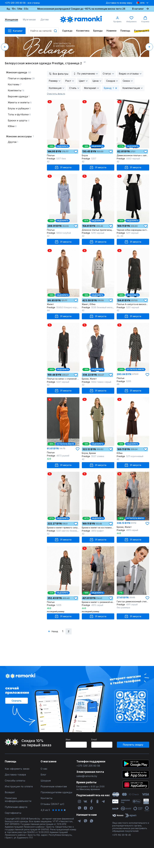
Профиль (117, 21)
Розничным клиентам (54, 786)
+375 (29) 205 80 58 (88, 765)
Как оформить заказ (17, 768)
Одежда (67, 30)
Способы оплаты (15, 780)
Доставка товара (15, 774)
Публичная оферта (16, 807)
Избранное (131, 21)
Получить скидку (133, 744)
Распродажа (141, 30)
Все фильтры (60, 73)
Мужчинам (29, 19)
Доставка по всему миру (119, 3)
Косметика (82, 30)
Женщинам (11, 19)
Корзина (145, 21)
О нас (44, 768)
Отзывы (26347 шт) (52, 804)
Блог (43, 774)
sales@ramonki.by (86, 776)
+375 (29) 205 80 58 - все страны (22, 3)
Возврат (10, 792)
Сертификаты (13, 813)
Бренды (98, 30)
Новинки (111, 30)
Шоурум (46, 780)
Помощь (125, 30)
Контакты (46, 798)
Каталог (18, 30)
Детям (44, 19)
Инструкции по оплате (19, 786)
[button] (5, 47)
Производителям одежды (56, 792)
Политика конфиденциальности (18, 799)
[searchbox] (44, 30)
